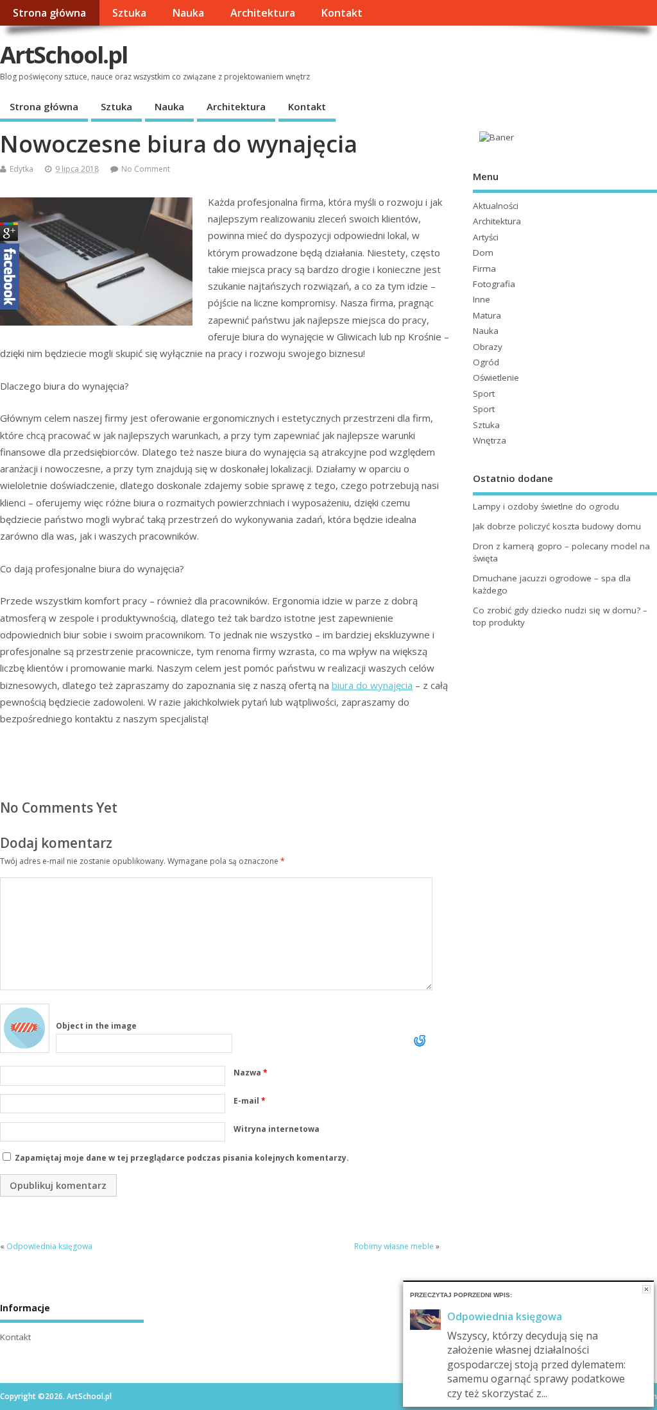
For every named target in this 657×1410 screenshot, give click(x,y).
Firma (484, 268)
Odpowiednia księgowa (49, 1246)
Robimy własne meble (394, 1246)
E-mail (250, 1100)
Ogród (486, 362)
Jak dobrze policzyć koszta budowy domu (557, 526)
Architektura (262, 13)
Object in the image (96, 1025)
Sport (484, 393)
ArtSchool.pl (63, 54)
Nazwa (251, 1072)
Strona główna (49, 13)
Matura (487, 315)
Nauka (188, 13)
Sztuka (129, 13)
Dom (483, 252)
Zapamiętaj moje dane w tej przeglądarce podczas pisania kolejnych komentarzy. (182, 1157)
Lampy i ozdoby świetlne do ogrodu (546, 506)
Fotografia (494, 284)
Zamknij (646, 1289)
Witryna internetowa (277, 1129)
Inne (481, 299)
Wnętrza (489, 440)
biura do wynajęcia (372, 685)
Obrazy (487, 346)
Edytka (21, 168)
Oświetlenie (496, 377)
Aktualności (495, 206)
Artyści (486, 237)
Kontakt (342, 13)
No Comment (145, 168)
